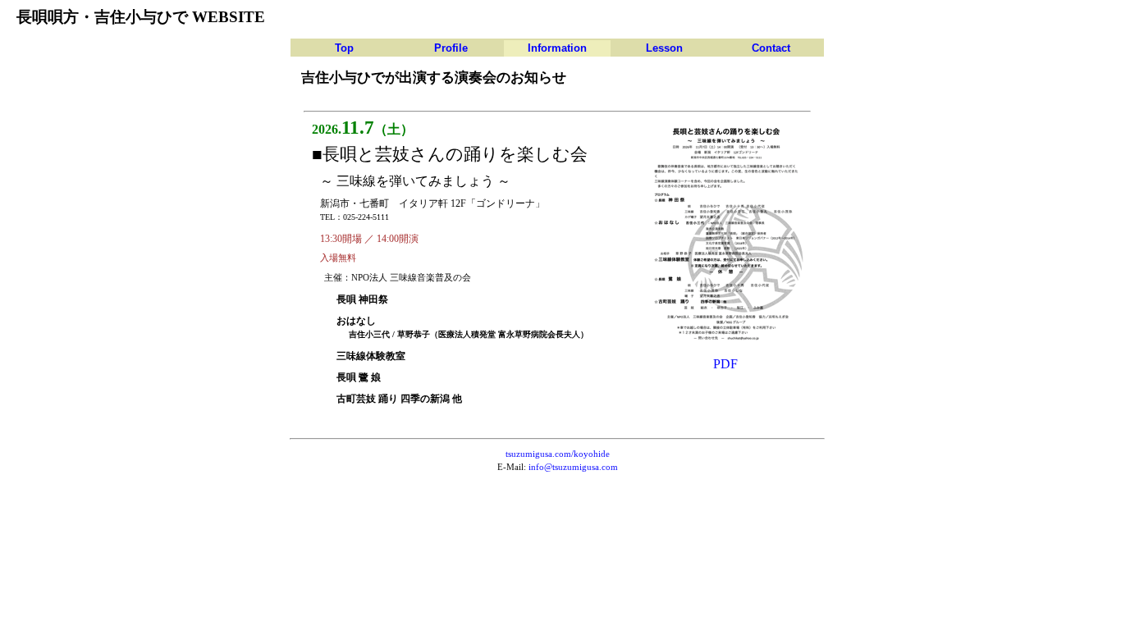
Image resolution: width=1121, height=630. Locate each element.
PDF (725, 364)
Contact (771, 48)
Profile (451, 48)
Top (344, 48)
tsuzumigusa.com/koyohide (558, 454)
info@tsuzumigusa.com (573, 467)
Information (557, 48)
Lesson (664, 48)
